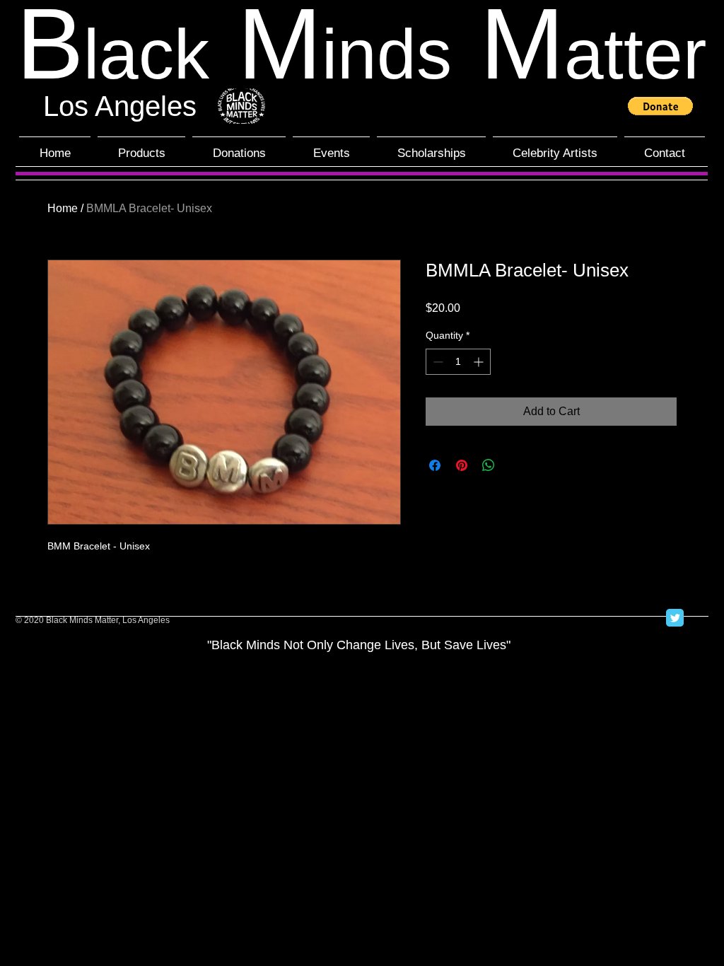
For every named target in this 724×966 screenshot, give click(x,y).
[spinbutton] (458, 361)
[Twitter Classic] (675, 618)
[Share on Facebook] (434, 465)
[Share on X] (515, 465)
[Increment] (480, 361)
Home (62, 208)
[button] (660, 106)
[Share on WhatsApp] (488, 465)
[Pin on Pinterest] (461, 465)
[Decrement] (436, 361)
